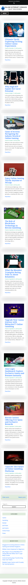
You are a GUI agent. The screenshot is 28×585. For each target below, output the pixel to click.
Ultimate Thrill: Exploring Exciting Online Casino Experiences (13, 42)
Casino (4, 518)
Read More (7, 60)
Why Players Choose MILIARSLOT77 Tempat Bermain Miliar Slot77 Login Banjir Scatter (12, 553)
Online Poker (6, 531)
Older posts (5, 497)
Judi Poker (5, 525)
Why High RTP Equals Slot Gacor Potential (13, 88)
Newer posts (22, 497)
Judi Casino (5, 528)
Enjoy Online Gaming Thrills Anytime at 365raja (14, 180)
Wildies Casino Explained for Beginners (13, 549)
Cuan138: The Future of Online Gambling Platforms (14, 468)
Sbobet (4, 523)
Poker (4, 533)
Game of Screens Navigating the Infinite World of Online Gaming (12, 134)
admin (20, 48)
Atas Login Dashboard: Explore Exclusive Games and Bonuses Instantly (14, 372)
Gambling (5, 520)
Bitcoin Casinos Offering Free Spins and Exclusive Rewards (13, 420)
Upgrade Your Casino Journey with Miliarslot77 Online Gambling (14, 323)
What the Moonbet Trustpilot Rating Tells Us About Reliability (13, 273)
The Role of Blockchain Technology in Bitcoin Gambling (13, 224)
